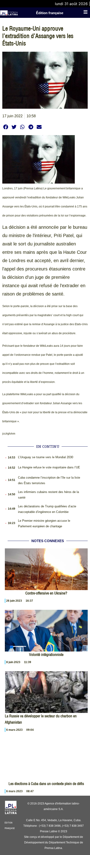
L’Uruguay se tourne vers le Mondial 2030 (45, 457)
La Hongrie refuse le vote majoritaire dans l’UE (49, 467)
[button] (5, 127)
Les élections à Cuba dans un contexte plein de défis (46, 783)
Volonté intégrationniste (46, 654)
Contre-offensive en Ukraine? (46, 593)
